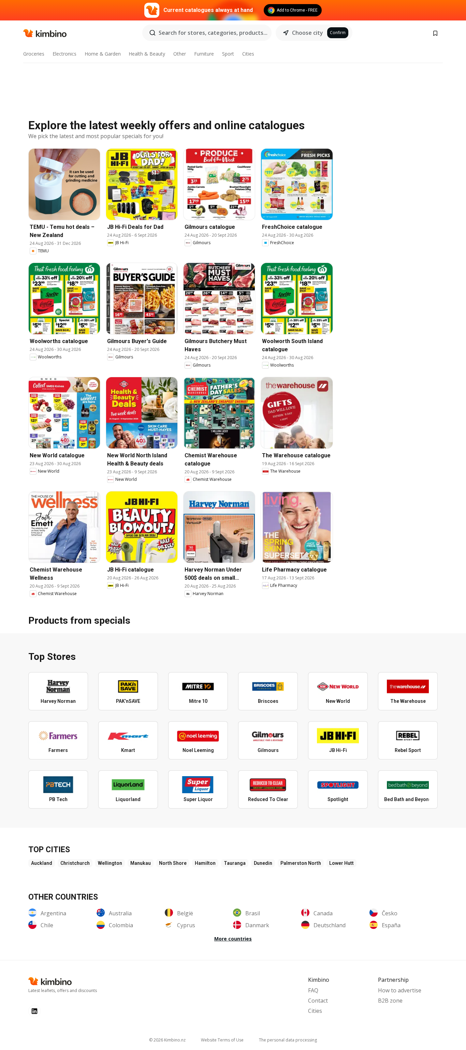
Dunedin (263, 863)
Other (179, 53)
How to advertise (399, 990)
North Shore (173, 863)
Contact (318, 1000)
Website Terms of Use (222, 1040)
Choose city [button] (307, 32)
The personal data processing (288, 1040)
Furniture (204, 53)
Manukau (140, 863)
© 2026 (167, 1040)
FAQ (313, 990)
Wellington (110, 863)
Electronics (64, 53)
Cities (248, 53)
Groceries (33, 53)
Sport (228, 53)
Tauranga (235, 863)
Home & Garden (103, 53)
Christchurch (75, 863)
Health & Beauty (147, 53)
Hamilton (205, 863)
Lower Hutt (341, 863)
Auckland (41, 863)
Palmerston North (300, 863)
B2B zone (390, 1000)
